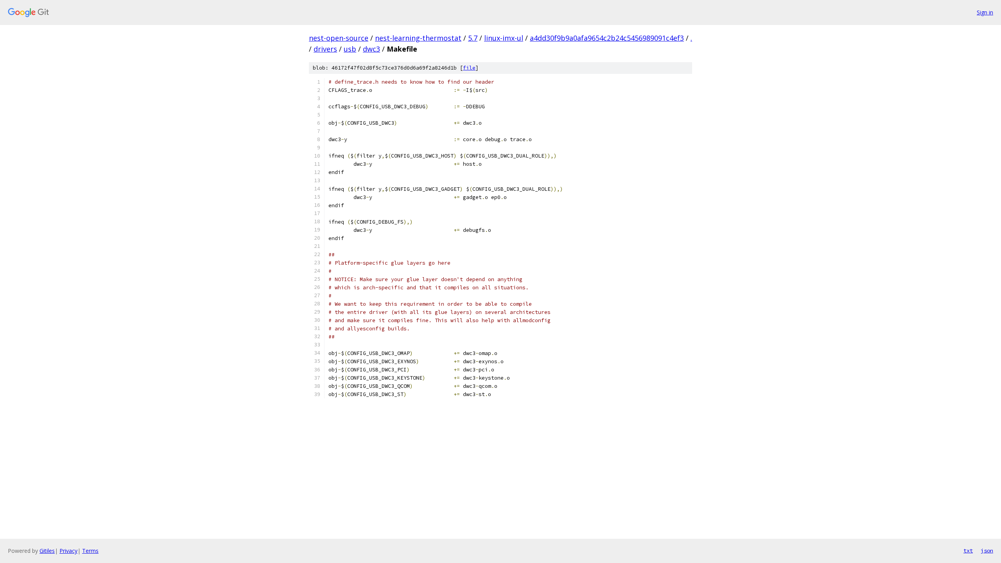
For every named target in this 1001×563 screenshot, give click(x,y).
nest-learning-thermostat (418, 38)
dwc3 (371, 49)
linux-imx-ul (503, 38)
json (987, 550)
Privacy (68, 550)
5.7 (472, 38)
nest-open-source (338, 38)
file (469, 68)
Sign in (985, 12)
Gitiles (47, 550)
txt (968, 550)
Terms (90, 550)
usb (350, 49)
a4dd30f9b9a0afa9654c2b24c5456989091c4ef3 (607, 38)
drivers (325, 49)
